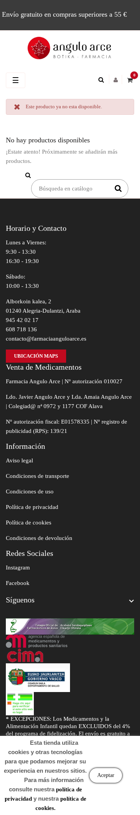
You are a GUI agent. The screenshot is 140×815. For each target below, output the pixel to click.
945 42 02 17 (22, 320)
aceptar (105, 775)
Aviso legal (19, 460)
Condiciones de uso (30, 491)
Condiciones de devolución (39, 538)
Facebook (18, 583)
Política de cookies (28, 522)
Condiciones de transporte (37, 476)
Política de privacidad (32, 507)
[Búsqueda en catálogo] (103, 80)
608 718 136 (21, 329)
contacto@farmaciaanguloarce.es (46, 339)
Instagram (18, 567)
